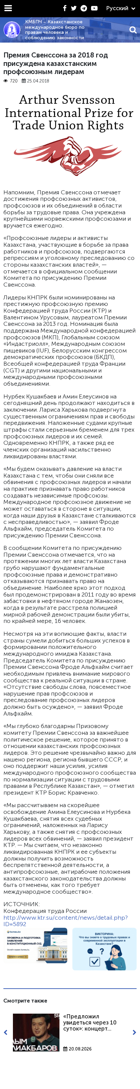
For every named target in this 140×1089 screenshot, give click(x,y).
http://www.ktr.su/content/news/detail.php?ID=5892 (65, 921)
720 (13, 81)
